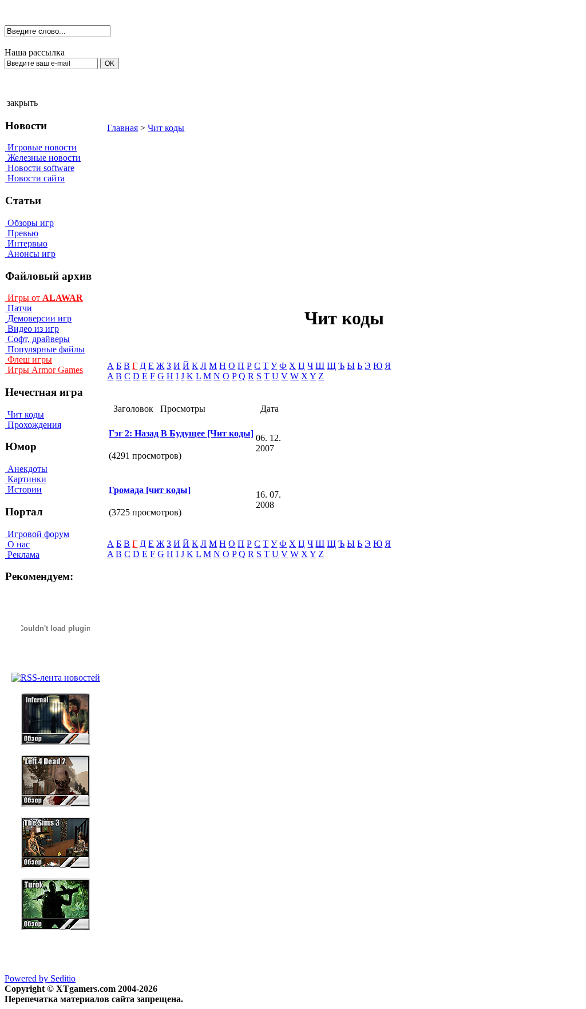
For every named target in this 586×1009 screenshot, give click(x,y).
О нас (17, 544)
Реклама (22, 554)
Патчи (18, 308)
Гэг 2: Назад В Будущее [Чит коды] (181, 433)
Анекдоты (26, 469)
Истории (23, 489)
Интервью (26, 243)
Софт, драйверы (37, 339)
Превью (21, 233)
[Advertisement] (247, 213)
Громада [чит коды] (150, 490)
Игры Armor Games (44, 370)
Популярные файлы (45, 349)
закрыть (22, 103)
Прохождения (33, 425)
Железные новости (43, 157)
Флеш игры (28, 359)
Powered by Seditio (40, 978)
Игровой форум (37, 534)
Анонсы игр (30, 254)
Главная (122, 128)
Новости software (39, 168)
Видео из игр (32, 328)
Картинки (25, 479)
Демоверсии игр (38, 318)
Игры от (44, 298)
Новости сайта (35, 178)
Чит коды (24, 414)
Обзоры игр (29, 223)
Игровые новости (41, 147)
